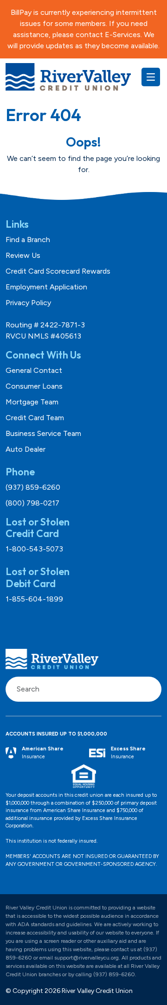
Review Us (23, 255)
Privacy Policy (28, 302)
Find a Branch (28, 239)
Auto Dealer (25, 449)
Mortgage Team (32, 401)
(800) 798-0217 (32, 503)
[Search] (149, 689)
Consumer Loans (34, 386)
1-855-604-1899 (34, 599)
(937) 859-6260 (33, 487)
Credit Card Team (35, 417)
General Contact (34, 370)
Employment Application (46, 286)
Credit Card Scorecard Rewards (58, 271)
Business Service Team (43, 433)
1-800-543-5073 (34, 548)
